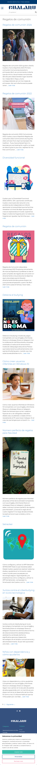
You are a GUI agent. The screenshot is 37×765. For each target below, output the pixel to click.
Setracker (8, 524)
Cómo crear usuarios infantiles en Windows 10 (16, 362)
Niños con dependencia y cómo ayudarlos (16, 653)
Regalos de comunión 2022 (17, 93)
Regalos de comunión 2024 (17, 24)
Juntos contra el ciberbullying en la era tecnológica (18, 591)
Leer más (11, 85)
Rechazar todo (18, 761)
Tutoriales (5, 732)
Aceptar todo (18, 752)
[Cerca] (35, 734)
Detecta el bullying (13, 295)
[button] (2, 8)
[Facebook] (19, 711)
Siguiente (10, 704)
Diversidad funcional (14, 157)
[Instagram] (17, 711)
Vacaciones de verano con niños (10, 730)
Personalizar (18, 756)
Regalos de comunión (14, 226)
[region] (18, 749)
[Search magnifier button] (36, 12)
